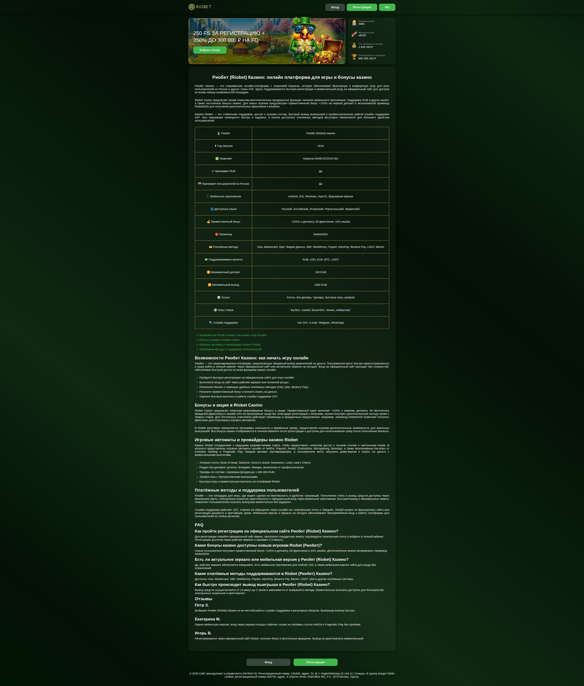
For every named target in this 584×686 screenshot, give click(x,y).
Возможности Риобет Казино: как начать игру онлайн (233, 335)
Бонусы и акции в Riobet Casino (219, 339)
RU (387, 7)
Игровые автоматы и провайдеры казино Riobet (229, 344)
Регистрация (362, 7)
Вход (335, 7)
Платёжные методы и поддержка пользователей (230, 349)
